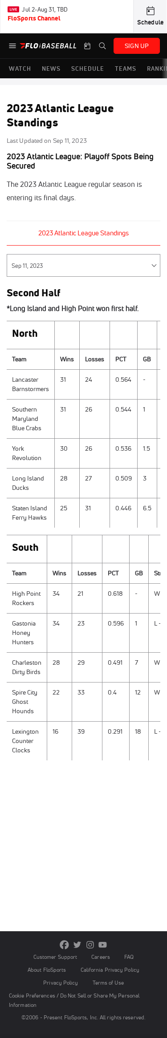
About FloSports (47, 969)
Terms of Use (108, 982)
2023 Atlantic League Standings (83, 233)
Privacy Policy (60, 982)
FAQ (129, 956)
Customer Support (55, 956)
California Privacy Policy (110, 969)
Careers (100, 956)
